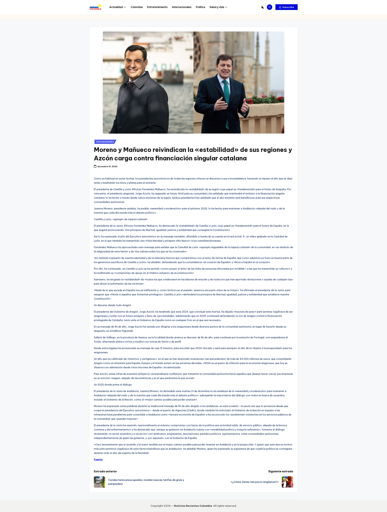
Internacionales (105, 142)
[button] (286, 7)
